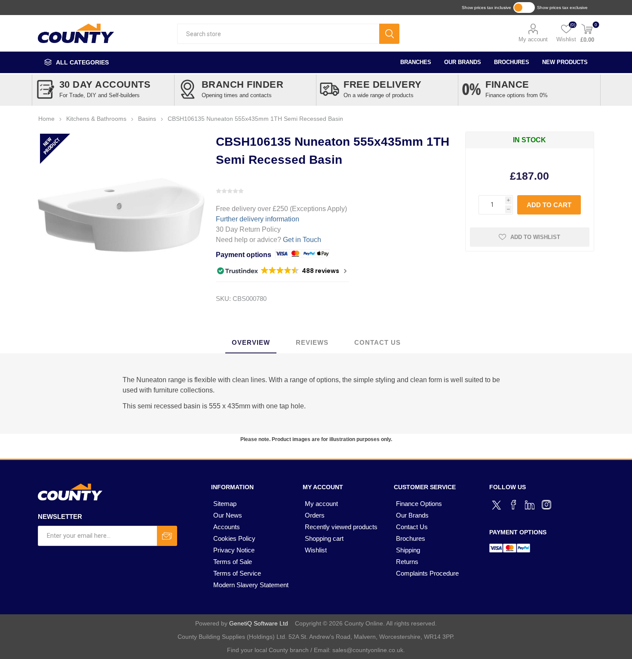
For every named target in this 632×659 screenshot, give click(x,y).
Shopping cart (324, 538)
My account (533, 39)
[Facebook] (514, 505)
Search (389, 34)
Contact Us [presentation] (377, 342)
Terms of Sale (232, 561)
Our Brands (462, 62)
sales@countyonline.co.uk (367, 650)
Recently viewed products (341, 526)
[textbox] (278, 34)
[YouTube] (530, 505)
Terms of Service (237, 573)
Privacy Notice (234, 550)
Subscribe (167, 536)
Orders (315, 515)
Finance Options (419, 503)
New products (565, 62)
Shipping (408, 550)
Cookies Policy (234, 538)
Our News (227, 515)
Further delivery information (257, 219)
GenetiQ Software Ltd (258, 623)
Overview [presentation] (251, 342)
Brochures (511, 62)
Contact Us (412, 526)
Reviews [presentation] (312, 342)
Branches (415, 62)
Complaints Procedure (427, 573)
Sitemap (224, 503)
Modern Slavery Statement (250, 585)
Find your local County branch (268, 650)
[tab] (250, 342)
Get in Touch (302, 239)
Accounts (226, 526)
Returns (407, 561)
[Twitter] (497, 504)
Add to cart (549, 204)
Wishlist (316, 550)
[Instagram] (546, 505)
